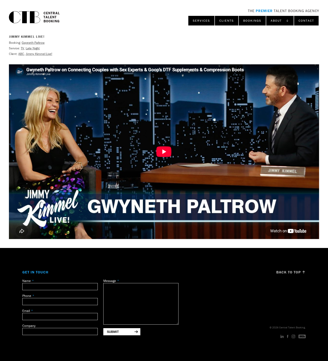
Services (201, 21)
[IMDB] (302, 337)
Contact (306, 21)
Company (28, 325)
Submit (113, 332)
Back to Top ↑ (291, 272)
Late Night (33, 48)
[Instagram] (293, 337)
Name (26, 281)
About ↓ (280, 21)
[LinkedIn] (282, 336)
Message (109, 281)
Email (26, 311)
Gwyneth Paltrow (33, 42)
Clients (226, 21)
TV (22, 48)
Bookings (252, 21)
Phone (26, 296)
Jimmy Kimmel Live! (39, 54)
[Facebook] (287, 336)
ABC (21, 54)
